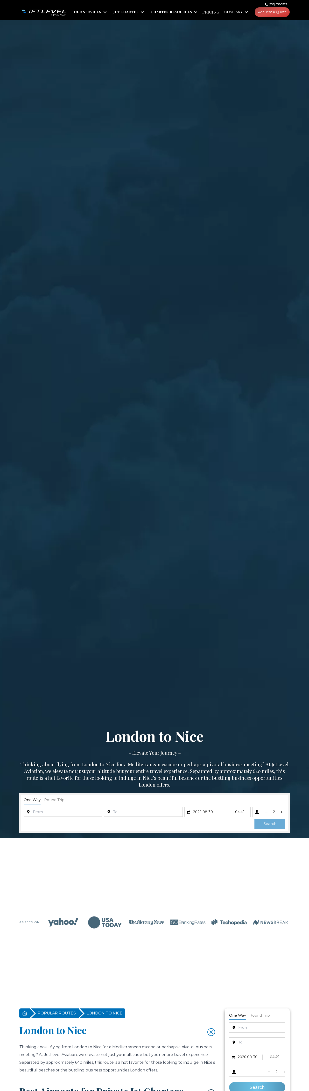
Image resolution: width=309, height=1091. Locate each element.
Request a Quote (272, 12)
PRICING (210, 12)
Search (270, 823)
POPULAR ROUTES (57, 1013)
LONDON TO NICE (104, 1013)
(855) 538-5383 (278, 4)
